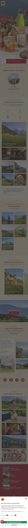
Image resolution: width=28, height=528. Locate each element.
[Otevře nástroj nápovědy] (2, 521)
